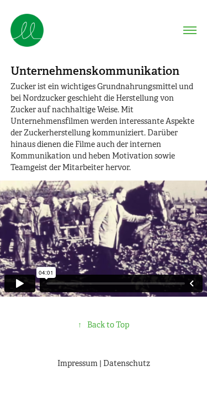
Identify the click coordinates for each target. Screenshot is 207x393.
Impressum (77, 363)
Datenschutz (126, 363)
